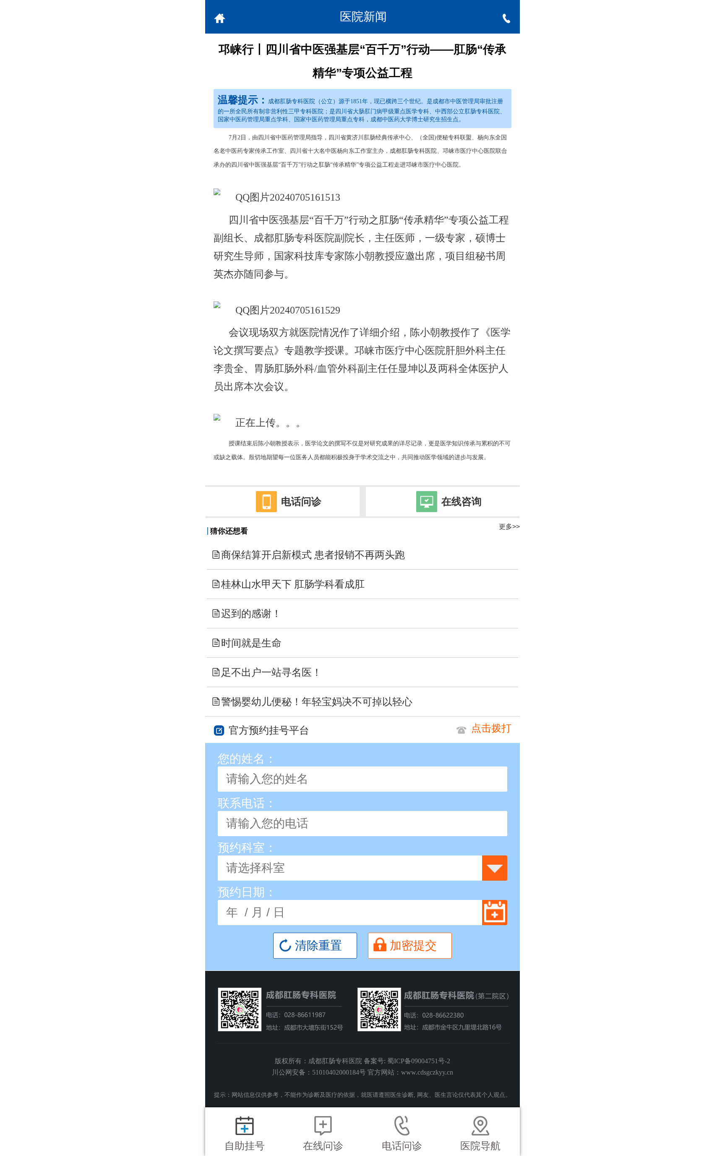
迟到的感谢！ (246, 613)
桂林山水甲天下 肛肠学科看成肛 (288, 584)
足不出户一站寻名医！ (266, 672)
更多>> (509, 526)
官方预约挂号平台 (269, 730)
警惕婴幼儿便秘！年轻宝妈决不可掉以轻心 (311, 701)
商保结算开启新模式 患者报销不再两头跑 (308, 554)
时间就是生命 (246, 643)
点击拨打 (491, 728)
